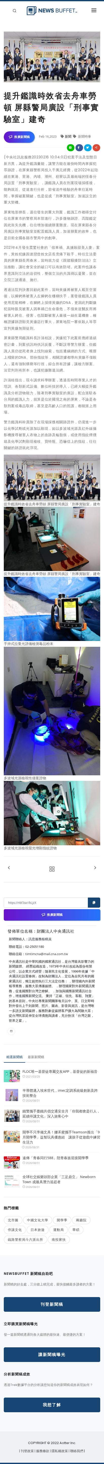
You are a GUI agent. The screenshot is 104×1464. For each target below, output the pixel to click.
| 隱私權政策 (59, 1451)
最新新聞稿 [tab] (36, 1057)
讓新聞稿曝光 (52, 1354)
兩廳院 (81, 1220)
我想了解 (52, 1405)
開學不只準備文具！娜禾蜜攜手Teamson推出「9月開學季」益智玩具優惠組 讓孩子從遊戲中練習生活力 (61, 1137)
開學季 (62, 1220)
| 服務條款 (42, 1451)
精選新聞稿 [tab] (14, 1057)
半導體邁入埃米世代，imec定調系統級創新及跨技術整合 (60, 1093)
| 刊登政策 (27, 1451)
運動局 (58, 1229)
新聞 (68, 136)
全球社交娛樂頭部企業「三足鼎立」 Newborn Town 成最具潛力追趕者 (59, 1179)
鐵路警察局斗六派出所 (25, 1239)
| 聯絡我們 (76, 1451)
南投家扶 (59, 1239)
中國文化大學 (37, 1220)
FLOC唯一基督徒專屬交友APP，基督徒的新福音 (59, 1071)
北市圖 (13, 1220)
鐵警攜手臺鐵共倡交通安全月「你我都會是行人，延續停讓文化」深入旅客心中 (61, 1114)
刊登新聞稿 (52, 1304)
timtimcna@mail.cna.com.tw (46, 954)
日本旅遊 (38, 1229)
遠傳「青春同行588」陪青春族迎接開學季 (55, 1157)
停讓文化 (15, 1229)
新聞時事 (84, 136)
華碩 (76, 1229)
